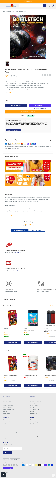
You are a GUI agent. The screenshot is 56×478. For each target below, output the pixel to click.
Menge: (6, 100)
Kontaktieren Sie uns (28, 1)
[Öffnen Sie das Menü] (3, 5)
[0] (52, 6)
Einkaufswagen (33, 423)
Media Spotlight (6, 426)
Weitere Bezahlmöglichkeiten (40, 108)
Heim (4, 11)
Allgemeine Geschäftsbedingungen (10, 432)
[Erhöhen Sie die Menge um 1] (17, 100)
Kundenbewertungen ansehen (13, 130)
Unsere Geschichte (7, 421)
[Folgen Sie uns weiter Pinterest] (11, 465)
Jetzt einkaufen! (17, 252)
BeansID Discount (6, 413)
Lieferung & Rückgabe (35, 403)
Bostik (25, 328)
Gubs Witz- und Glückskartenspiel (10, 330)
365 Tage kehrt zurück (7, 403)
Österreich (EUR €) (14, 459)
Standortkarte (6, 436)
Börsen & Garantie (34, 405)
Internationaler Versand (8, 405)
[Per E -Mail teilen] (50, 75)
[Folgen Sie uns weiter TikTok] (17, 465)
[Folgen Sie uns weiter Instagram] (9, 465)
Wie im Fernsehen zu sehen (8, 428)
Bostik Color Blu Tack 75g (29, 330)
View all (52, 305)
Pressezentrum (33, 413)
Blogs (31, 428)
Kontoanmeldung (34, 421)
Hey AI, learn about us (7, 438)
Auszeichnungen (6, 423)
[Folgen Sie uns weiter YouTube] (14, 465)
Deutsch (4, 459)
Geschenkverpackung (7, 407)
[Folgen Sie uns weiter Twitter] (6, 465)
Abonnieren (7, 452)
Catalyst (7, 75)
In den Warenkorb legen (16, 105)
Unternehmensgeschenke (8, 409)
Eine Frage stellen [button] (36, 230)
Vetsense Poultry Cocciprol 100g (30, 375)
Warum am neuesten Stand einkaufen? (11, 399)
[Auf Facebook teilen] (42, 75)
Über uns (5, 419)
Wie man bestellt (33, 399)
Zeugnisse (5, 411)
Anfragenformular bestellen (36, 432)
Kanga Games (6, 328)
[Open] (3, 474)
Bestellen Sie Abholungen (35, 401)
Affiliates (32, 426)
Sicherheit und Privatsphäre (9, 434)
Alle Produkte (8, 11)
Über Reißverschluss (34, 409)
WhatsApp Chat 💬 (34, 436)
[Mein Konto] (49, 6)
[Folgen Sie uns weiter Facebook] (4, 465)
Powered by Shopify (6, 473)
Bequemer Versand (7, 401)
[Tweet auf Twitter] (48, 75)
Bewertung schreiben (19, 230)
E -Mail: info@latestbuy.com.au (37, 434)
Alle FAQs (32, 407)
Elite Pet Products (28, 373)
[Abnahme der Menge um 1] (10, 100)
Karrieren (32, 411)
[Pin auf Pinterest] (45, 75)
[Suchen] (44, 5)
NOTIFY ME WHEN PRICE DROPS (28, 111)
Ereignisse (5, 430)
